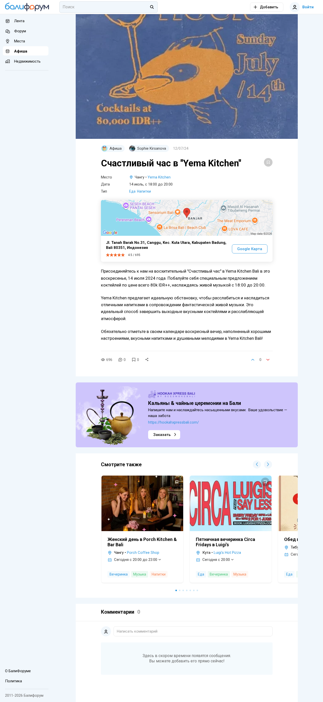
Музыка (139, 574)
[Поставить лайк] (252, 359)
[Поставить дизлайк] (268, 359)
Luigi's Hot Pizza (227, 552)
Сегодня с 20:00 (216, 559)
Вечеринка (119, 574)
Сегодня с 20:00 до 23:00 (135, 559)
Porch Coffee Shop (143, 552)
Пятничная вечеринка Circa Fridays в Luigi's (225, 542)
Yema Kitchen (159, 177)
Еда (132, 191)
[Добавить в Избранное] (268, 162)
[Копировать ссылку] (147, 360)
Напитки (144, 191)
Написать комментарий (137, 631)
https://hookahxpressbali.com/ (173, 422)
